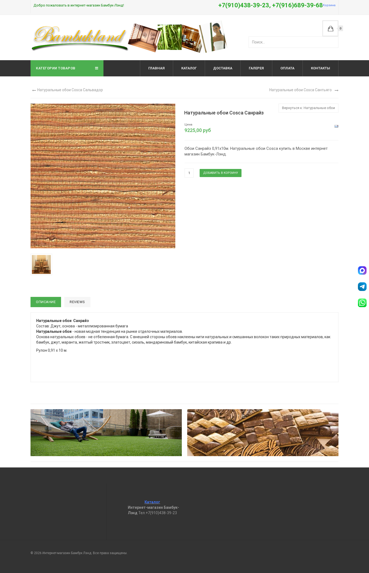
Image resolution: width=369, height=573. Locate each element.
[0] (330, 28)
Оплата (287, 68)
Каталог (189, 68)
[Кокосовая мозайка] (262, 432)
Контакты (320, 68)
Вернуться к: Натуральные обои (308, 108)
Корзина (329, 5)
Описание (46, 302)
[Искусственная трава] (106, 432)
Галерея (256, 68)
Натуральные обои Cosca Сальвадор (70, 90)
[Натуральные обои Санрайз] (42, 264)
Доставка (222, 68)
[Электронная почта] (336, 126)
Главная (156, 68)
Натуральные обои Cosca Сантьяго (300, 90)
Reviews (77, 302)
